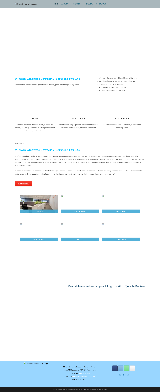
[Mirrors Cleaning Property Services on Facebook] (115, 368)
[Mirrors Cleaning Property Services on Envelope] (120, 368)
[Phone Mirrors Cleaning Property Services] (126, 368)
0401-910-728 (84, 373)
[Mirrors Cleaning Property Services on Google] (132, 368)
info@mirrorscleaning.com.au (83, 376)
